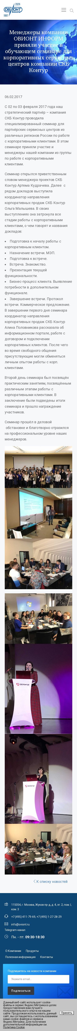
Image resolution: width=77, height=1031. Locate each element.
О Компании (13, 950)
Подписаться (21, 990)
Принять (66, 1012)
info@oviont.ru (20, 924)
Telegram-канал (15, 930)
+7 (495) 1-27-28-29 (49, 916)
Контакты (46, 957)
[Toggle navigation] (64, 10)
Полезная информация (20, 957)
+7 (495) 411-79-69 (23, 916)
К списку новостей (52, 881)
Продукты (32, 950)
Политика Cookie (14, 1027)
